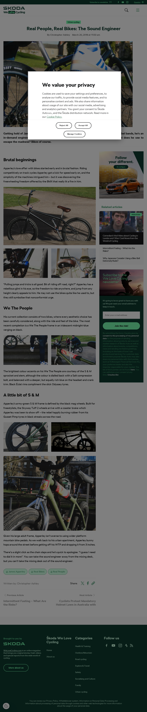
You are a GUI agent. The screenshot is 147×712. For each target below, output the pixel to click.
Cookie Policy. (54, 116)
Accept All (83, 125)
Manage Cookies (74, 134)
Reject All (64, 125)
